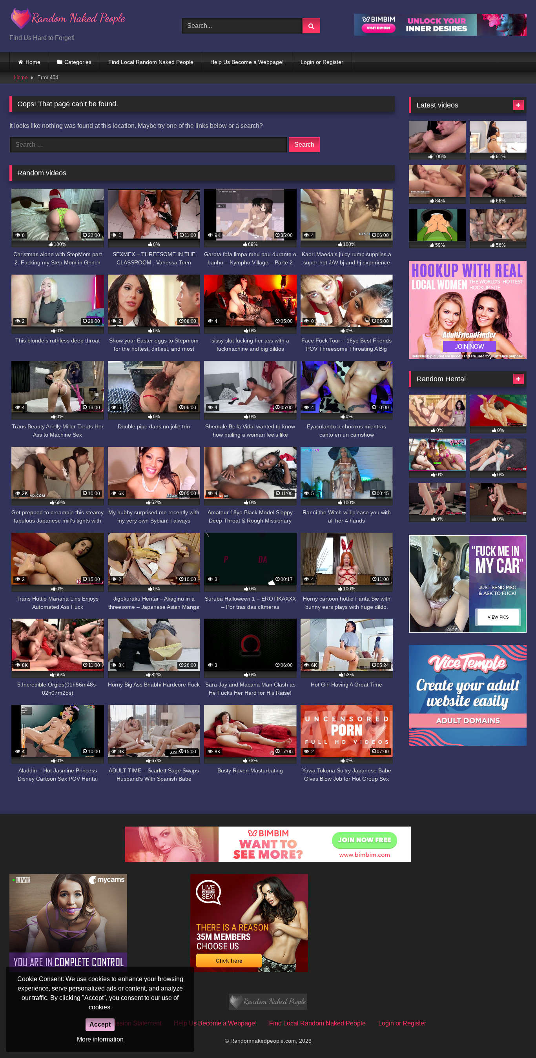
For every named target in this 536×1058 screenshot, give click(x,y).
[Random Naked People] (68, 19)
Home (33, 62)
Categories (77, 62)
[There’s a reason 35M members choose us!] (249, 970)
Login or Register (322, 62)
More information (100, 1039)
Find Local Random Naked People (150, 62)
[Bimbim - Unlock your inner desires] (440, 33)
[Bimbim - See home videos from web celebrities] (268, 859)
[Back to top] (511, 1034)
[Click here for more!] (468, 356)
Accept (100, 1024)
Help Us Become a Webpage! (247, 62)
